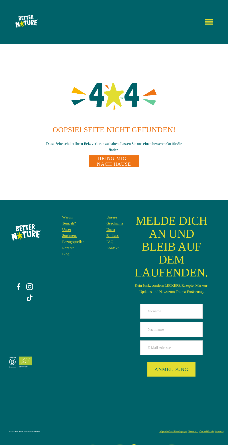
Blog (65, 254)
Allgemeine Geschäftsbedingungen (171, 432)
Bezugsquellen (73, 242)
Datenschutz (188, 432)
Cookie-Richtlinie (199, 432)
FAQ (109, 242)
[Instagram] (29, 286)
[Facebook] (18, 286)
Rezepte (68, 248)
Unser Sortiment (69, 232)
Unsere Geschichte (114, 220)
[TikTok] (29, 297)
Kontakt (112, 248)
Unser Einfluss (112, 232)
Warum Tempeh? (69, 220)
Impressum (209, 432)
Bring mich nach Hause (114, 161)
